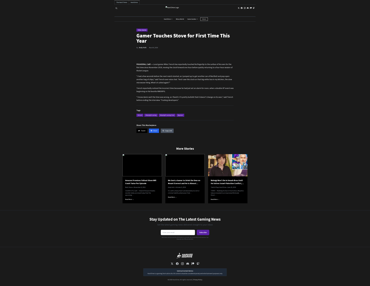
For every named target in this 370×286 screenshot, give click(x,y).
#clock (140, 115)
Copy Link (168, 131)
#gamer (180, 115)
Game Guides (191, 19)
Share (155, 131)
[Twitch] (254, 8)
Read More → (129, 199)
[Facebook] (242, 8)
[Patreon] (251, 8)
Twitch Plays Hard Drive (218, 187)
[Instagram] (245, 8)
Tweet (143, 131)
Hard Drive (134, 2)
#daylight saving (151, 115)
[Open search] (116, 8)
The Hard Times (121, 2)
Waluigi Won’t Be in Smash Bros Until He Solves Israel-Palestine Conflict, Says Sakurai (227, 183)
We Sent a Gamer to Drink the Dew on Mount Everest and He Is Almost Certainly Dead (184, 183)
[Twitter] (239, 8)
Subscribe (203, 232)
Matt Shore (129, 187)
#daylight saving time (167, 115)
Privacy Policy (197, 280)
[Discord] (248, 8)
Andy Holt (142, 47)
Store (204, 19)
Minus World (180, 19)
